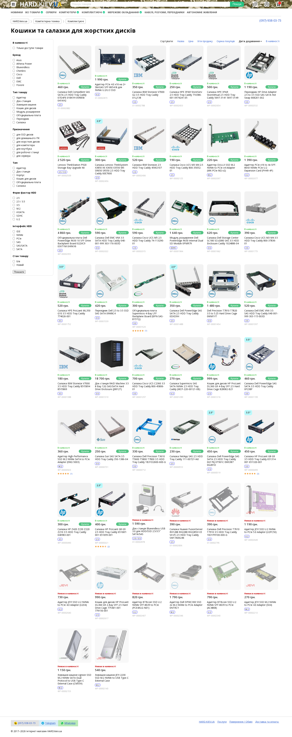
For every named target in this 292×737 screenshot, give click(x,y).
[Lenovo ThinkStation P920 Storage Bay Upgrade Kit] (74, 136)
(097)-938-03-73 (270, 20)
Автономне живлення (202, 12)
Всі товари (32, 12)
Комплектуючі (92, 12)
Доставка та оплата (267, 721)
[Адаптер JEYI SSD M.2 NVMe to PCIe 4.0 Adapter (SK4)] (261, 573)
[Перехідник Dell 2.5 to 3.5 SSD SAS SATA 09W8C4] (112, 281)
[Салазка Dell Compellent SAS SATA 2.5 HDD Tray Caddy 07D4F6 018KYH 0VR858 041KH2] (74, 63)
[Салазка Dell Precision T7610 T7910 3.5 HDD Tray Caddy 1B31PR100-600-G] (224, 500)
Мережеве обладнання (123, 12)
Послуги (222, 721)
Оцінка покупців (226, 41)
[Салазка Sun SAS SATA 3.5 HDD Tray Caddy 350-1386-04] (112, 427)
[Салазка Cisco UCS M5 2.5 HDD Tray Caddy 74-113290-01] (149, 208)
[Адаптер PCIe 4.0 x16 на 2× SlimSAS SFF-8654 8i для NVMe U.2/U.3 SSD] (112, 59)
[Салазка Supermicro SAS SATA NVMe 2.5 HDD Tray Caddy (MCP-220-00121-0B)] (186, 354)
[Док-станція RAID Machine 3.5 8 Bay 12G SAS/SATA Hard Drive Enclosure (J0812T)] (112, 354)
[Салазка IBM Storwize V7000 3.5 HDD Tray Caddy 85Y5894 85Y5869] (74, 354)
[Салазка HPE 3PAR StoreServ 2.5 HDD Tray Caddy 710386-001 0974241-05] (186, 63)
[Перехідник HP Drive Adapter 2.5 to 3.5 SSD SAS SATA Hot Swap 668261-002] (261, 63)
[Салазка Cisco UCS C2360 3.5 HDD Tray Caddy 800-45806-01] (149, 354)
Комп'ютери (67, 12)
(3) (258, 473)
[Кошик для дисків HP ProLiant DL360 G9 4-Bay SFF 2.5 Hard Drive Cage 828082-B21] (224, 354)
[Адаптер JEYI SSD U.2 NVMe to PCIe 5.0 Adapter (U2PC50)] (261, 500)
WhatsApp (70, 723)
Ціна (190, 41)
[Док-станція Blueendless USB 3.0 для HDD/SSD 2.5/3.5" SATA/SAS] (149, 499)
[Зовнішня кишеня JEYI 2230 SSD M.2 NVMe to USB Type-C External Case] (112, 646)
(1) (146, 330)
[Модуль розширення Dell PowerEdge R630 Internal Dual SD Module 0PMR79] (186, 208)
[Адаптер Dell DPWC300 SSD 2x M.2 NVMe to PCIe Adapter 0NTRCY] (186, 573)
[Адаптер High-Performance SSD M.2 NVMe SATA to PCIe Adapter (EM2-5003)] (74, 427)
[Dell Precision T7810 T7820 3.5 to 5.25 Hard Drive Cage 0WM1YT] (224, 281)
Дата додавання (249, 41)
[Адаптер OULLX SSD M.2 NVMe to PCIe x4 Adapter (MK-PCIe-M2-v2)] (224, 136)
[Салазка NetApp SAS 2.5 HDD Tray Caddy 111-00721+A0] (186, 427)
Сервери (51, 12)
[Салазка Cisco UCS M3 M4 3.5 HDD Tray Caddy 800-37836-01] (261, 208)
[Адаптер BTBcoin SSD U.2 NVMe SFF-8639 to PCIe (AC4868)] (224, 573)
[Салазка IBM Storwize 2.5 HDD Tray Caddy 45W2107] (149, 136)
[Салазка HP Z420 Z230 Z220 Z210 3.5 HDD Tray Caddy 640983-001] (74, 500)
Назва (180, 41)
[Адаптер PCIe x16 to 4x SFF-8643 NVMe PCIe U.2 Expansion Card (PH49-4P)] (261, 136)
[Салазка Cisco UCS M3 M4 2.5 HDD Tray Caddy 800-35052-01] (186, 136)
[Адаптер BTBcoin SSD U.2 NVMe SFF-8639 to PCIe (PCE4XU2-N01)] (149, 573)
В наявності (272, 41)
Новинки (17, 12)
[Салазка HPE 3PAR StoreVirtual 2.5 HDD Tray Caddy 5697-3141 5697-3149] (224, 63)
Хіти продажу (205, 41)
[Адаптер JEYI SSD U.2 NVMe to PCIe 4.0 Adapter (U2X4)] (74, 573)
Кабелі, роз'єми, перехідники (164, 12)
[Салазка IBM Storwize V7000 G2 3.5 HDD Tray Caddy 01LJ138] (149, 63)
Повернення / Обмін (240, 721)
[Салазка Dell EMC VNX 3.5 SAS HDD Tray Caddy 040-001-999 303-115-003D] (261, 281)
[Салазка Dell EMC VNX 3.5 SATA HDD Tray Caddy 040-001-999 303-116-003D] (112, 208)
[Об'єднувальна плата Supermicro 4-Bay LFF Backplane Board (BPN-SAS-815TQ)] (149, 281)
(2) (109, 546)
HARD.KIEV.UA (207, 721)
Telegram (50, 723)
